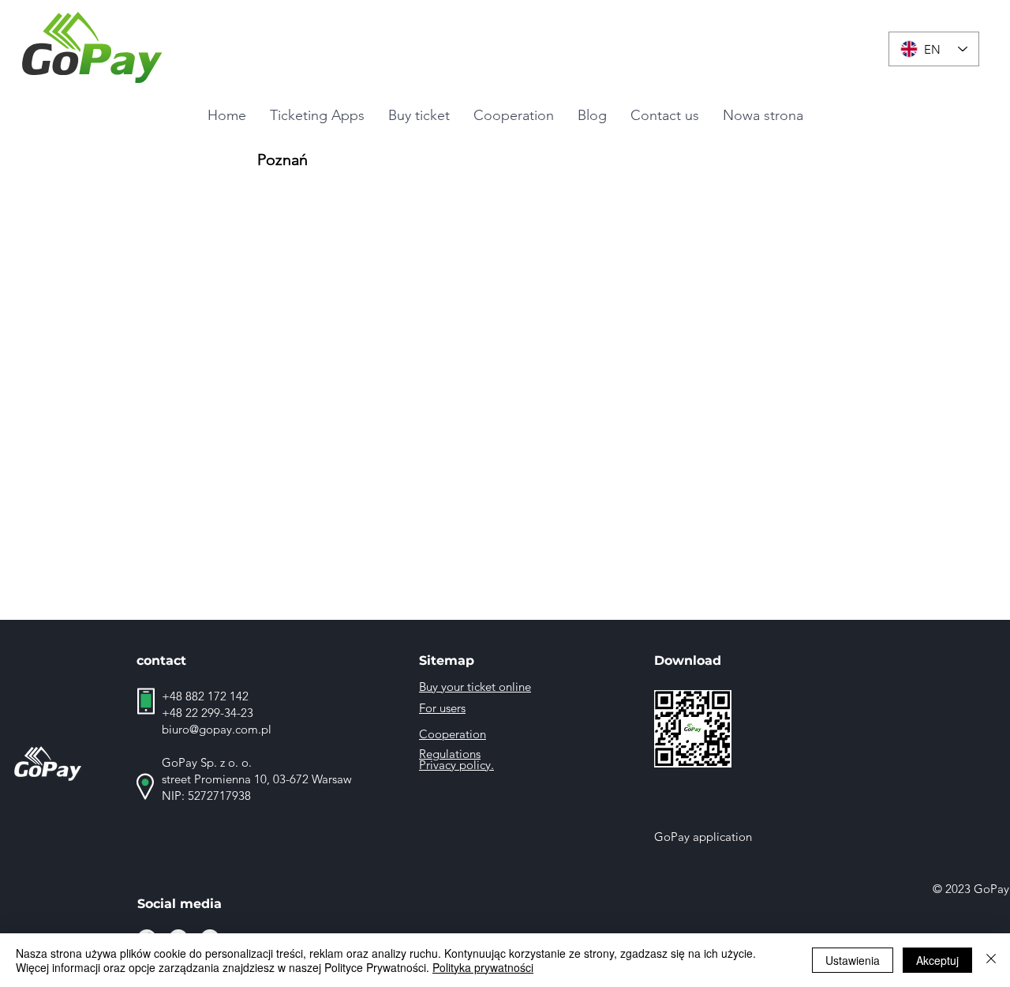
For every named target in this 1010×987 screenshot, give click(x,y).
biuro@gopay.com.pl (216, 729)
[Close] (991, 960)
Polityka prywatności (482, 967)
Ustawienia (852, 960)
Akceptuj (937, 960)
